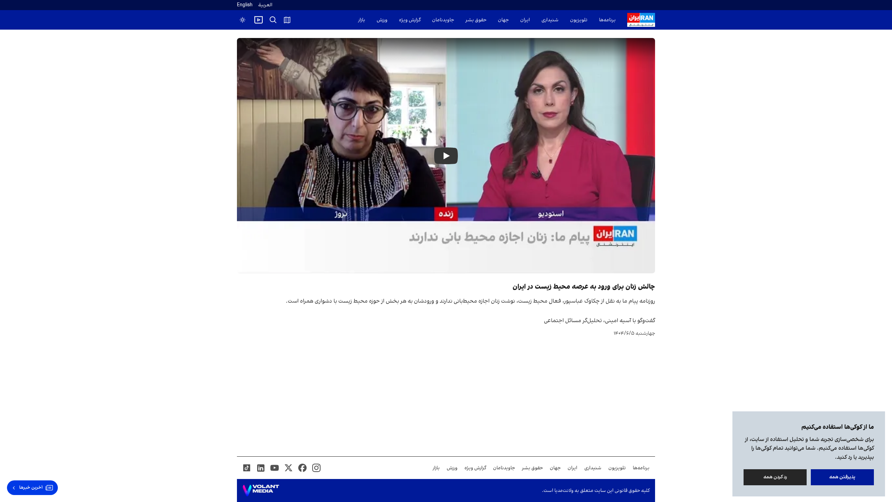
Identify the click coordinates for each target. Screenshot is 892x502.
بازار (361, 20)
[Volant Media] (261, 490)
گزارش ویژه (410, 20)
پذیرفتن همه (842, 477)
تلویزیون (578, 20)
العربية (265, 5)
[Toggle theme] (242, 19)
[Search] (273, 19)
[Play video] (258, 20)
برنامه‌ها (607, 20)
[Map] (287, 19)
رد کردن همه (775, 477)
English (245, 5)
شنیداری (550, 20)
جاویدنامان (443, 20)
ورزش (382, 20)
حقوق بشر (476, 20)
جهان (503, 20)
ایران (525, 20)
